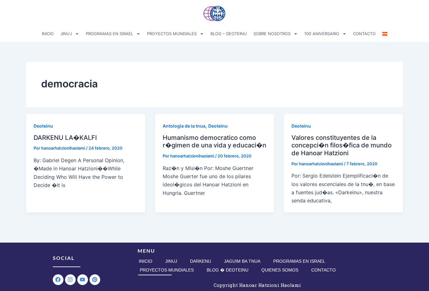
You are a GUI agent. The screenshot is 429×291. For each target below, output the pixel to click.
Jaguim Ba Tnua (242, 261)
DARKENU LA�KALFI (65, 137)
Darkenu (200, 261)
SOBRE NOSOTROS (272, 33)
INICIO (48, 33)
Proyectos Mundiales (167, 269)
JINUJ (66, 33)
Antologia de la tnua (184, 126)
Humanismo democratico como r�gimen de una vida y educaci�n (214, 141)
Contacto (323, 269)
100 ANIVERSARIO (321, 33)
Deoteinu (43, 126)
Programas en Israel (299, 261)
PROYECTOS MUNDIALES (172, 33)
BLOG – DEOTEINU (228, 33)
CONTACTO (364, 33)
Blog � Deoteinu (227, 269)
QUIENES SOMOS (279, 269)
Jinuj (171, 261)
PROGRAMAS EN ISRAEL (109, 33)
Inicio (145, 261)
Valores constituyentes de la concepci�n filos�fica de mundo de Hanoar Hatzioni (341, 145)
